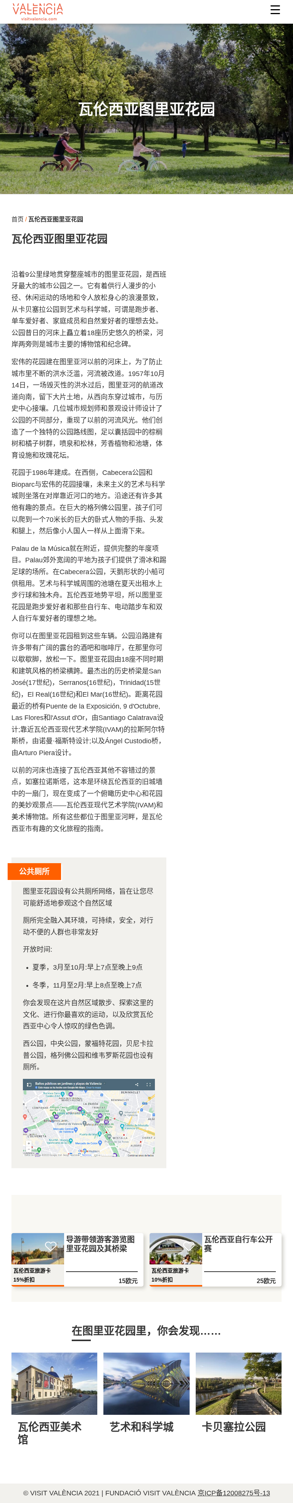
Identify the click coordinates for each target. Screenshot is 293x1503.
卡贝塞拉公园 (234, 1427)
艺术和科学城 (141, 1427)
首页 (17, 219)
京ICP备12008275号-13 (234, 1493)
